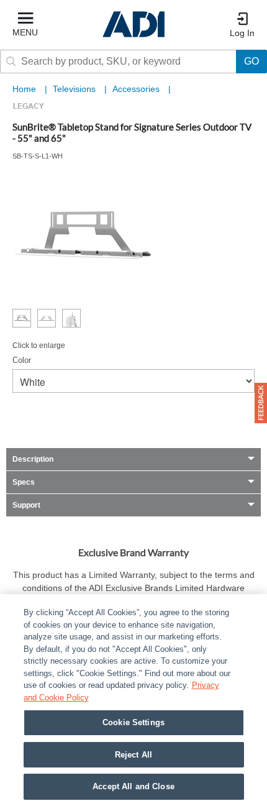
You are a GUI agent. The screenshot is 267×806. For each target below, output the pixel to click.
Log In (242, 33)
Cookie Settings (133, 722)
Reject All (133, 754)
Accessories (137, 89)
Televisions (75, 89)
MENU (25, 32)
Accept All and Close (133, 786)
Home (24, 89)
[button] (261, 403)
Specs (23, 482)
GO (251, 61)
